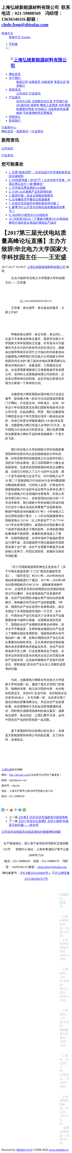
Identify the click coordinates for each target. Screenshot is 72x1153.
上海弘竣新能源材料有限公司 (46, 267)
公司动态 (22, 93)
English (25, 37)
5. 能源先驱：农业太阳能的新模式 (31, 195)
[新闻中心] (8, 127)
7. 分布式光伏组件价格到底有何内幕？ (34, 203)
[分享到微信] (24, 809)
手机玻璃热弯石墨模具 (37, 112)
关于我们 (15, 78)
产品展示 (15, 97)
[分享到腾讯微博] (15, 809)
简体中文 (7, 33)
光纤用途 (64, 105)
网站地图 (55, 831)
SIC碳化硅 (23, 105)
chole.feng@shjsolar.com (24, 24)
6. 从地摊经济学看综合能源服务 (29, 199)
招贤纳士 (15, 116)
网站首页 (15, 74)
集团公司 (22, 81)
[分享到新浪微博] (11, 809)
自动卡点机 (23, 101)
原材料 (34, 105)
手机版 (13, 44)
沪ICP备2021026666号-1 (35, 872)
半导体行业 (60, 101)
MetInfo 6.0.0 (24, 1149)
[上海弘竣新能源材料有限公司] (36, 65)
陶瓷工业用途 (49, 105)
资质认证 (60, 81)
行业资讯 (35, 93)
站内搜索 (43, 831)
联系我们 (15, 120)
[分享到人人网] (20, 809)
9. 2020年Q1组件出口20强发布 (28, 214)
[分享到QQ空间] (7, 809)
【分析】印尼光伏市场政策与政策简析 (43, 817)
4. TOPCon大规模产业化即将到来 (30, 191)
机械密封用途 (25, 109)
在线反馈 (47, 81)
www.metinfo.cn (58, 1149)
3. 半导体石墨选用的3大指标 (27, 187)
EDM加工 (41, 109)
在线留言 (35, 81)
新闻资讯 (15, 89)
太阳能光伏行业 (42, 101)
